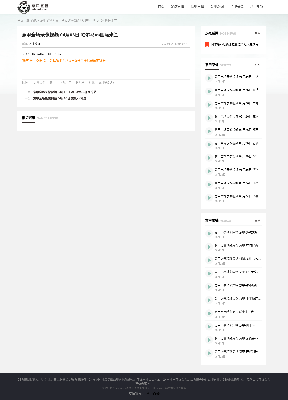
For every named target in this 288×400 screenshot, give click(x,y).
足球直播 (177, 6)
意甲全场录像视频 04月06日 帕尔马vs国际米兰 (86, 20)
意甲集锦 (257, 6)
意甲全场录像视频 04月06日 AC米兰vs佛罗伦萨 (64, 92)
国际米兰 (65, 82)
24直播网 (34, 43)
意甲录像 (237, 6)
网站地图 (107, 388)
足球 (92, 82)
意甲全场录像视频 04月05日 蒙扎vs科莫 (59, 98)
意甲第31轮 (106, 82)
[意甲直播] (34, 12)
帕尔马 (80, 82)
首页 (161, 6)
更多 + (258, 33)
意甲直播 (197, 6)
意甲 (52, 82)
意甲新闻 (217, 6)
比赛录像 (39, 82)
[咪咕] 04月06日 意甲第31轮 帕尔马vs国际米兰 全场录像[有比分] (64, 60)
